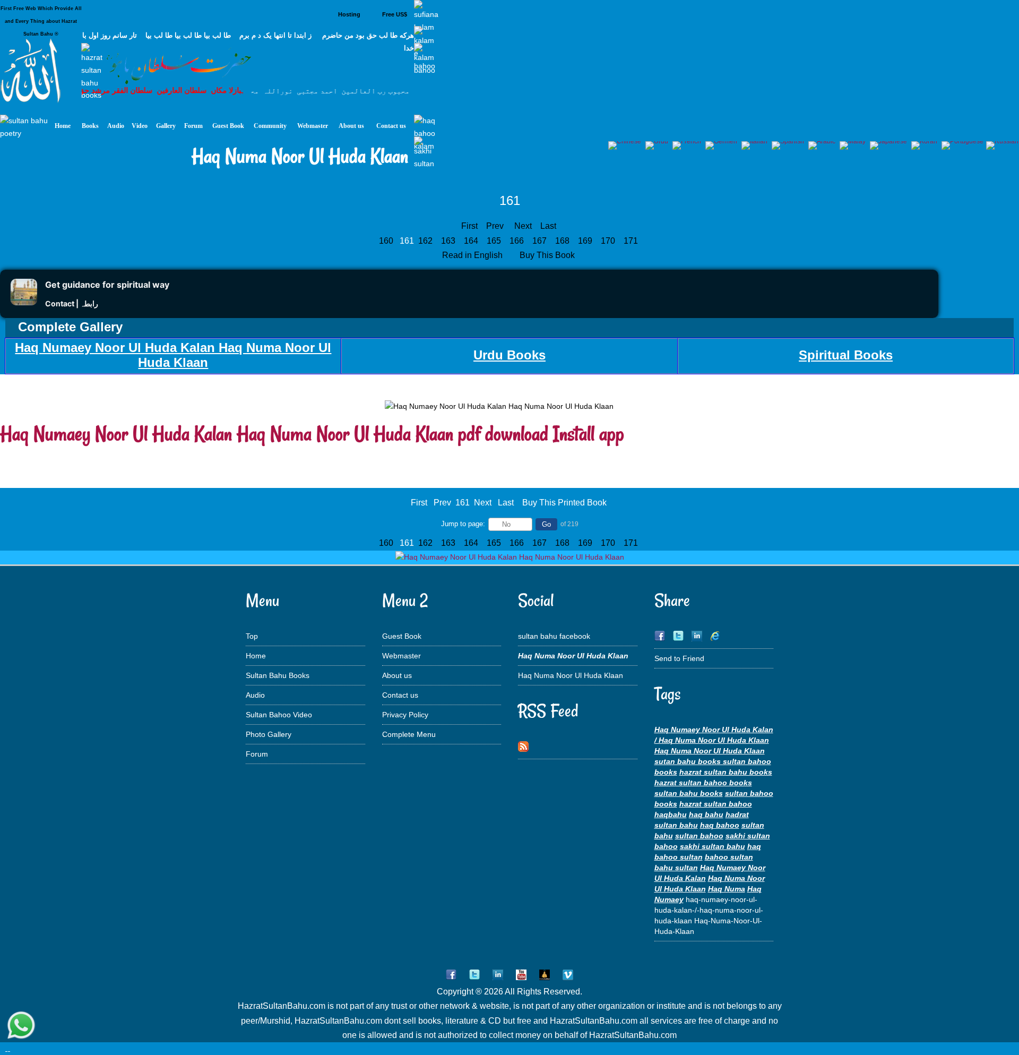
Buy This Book (548, 255)
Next (523, 225)
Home (256, 655)
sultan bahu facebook (554, 636)
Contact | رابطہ (71, 303)
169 (586, 240)
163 (449, 240)
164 (472, 240)
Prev (495, 225)
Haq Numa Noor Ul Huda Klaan (570, 675)
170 (609, 240)
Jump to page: (463, 524)
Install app (588, 433)
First (469, 225)
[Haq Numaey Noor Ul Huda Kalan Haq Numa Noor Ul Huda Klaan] (509, 557)
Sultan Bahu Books (277, 675)
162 (426, 240)
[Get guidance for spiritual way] (24, 302)
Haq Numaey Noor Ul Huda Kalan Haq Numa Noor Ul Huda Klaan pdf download (274, 433)
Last (548, 225)
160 (387, 240)
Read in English (473, 255)
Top (252, 636)
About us (397, 675)
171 (631, 240)
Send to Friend (679, 658)
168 (563, 240)
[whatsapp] (21, 1026)
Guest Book (401, 636)
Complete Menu (409, 734)
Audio (255, 695)
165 (495, 240)
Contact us (400, 695)
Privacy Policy (405, 714)
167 (540, 240)
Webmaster (401, 655)
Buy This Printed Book (564, 502)
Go (546, 524)
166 (517, 240)
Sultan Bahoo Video (279, 714)
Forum (257, 754)
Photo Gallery (268, 734)
